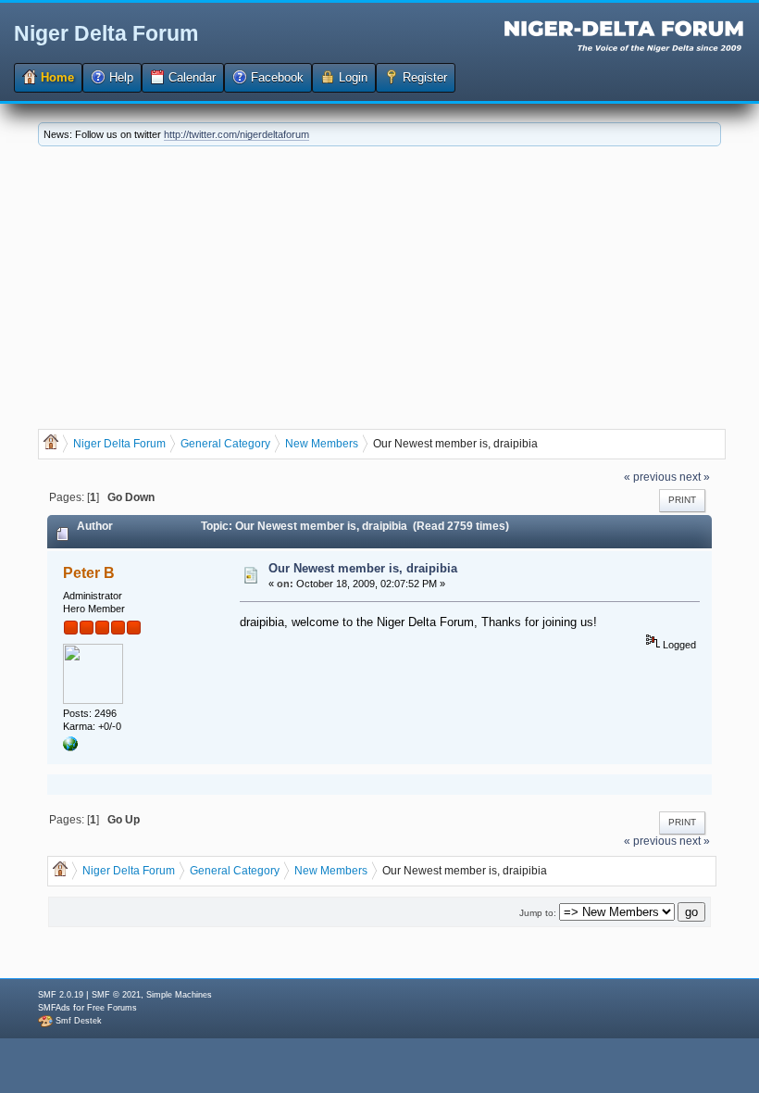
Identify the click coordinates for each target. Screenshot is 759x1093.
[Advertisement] (379, 285)
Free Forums (112, 1007)
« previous (650, 477)
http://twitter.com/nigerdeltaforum (236, 134)
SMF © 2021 (116, 994)
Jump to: (537, 913)
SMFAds (54, 1007)
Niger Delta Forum (106, 33)
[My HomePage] (70, 747)
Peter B (89, 573)
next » (694, 477)
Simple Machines (179, 994)
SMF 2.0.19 (60, 994)
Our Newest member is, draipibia (362, 568)
